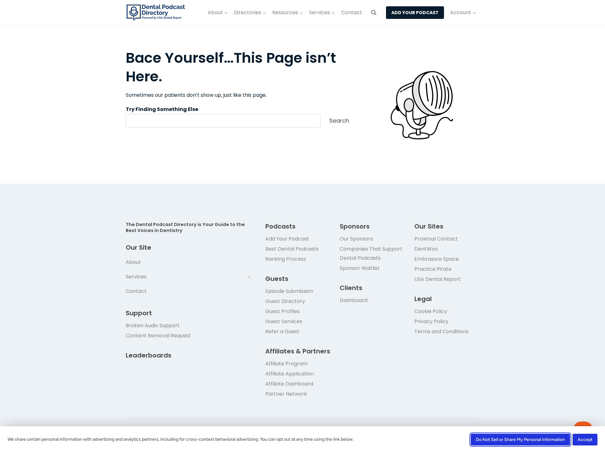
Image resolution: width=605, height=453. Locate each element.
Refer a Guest (282, 331)
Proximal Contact (436, 238)
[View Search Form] (373, 12)
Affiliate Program (286, 363)
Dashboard (353, 300)
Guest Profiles (282, 311)
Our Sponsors (356, 238)
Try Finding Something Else (162, 109)
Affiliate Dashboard (289, 383)
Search (339, 121)
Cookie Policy (430, 311)
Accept (585, 439)
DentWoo (426, 249)
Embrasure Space (436, 259)
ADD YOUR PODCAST (415, 12)
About (133, 262)
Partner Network (286, 394)
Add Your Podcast (287, 238)
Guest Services (283, 321)
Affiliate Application (289, 373)
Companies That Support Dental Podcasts (371, 253)
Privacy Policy (431, 321)
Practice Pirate (433, 269)
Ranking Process (285, 259)
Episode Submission (289, 291)
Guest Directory (285, 301)
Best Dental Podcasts (292, 249)
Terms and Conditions (441, 331)
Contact (351, 12)
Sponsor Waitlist (360, 268)
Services (136, 276)
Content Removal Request (158, 335)
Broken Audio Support (153, 325)
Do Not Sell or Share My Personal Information (520, 439)
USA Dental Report (437, 279)
